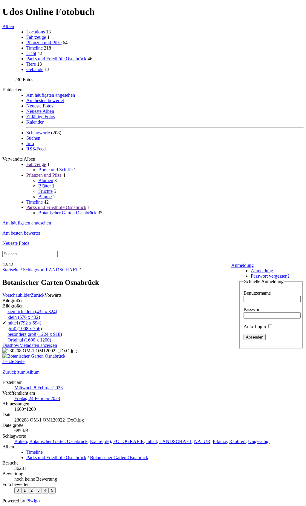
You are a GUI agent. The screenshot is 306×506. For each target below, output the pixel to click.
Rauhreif (237, 441)
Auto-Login (255, 326)
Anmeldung (242, 265)
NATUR (202, 441)
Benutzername (257, 293)
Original (29, 339)
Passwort (252, 309)
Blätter (44, 185)
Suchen (33, 138)
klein (23, 317)
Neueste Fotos (39, 105)
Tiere (31, 64)
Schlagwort (34, 269)
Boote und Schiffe (55, 169)
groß (24, 328)
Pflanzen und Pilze (44, 42)
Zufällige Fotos (40, 116)
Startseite (10, 269)
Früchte (45, 191)
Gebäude (34, 69)
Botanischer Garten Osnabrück (67, 212)
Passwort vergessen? (270, 276)
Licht (31, 53)
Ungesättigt (259, 441)
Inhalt (151, 441)
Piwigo (33, 500)
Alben (8, 26)
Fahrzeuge (36, 37)
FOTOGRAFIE (128, 441)
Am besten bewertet (45, 100)
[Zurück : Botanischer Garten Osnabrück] (33, 356)
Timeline (34, 47)
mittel (24, 322)
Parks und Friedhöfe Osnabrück (56, 58)
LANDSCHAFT (62, 269)
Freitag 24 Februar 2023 (37, 398)
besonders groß (34, 334)
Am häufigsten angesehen (50, 95)
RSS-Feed (36, 148)
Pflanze (220, 441)
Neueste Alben (40, 111)
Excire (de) (100, 441)
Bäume (45, 196)
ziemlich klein (32, 311)
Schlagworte (38, 132)
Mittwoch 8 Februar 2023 (38, 387)
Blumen (45, 180)
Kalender (35, 121)
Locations (35, 31)
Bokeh (20, 441)
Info (30, 143)
